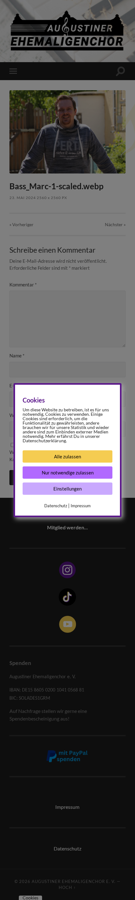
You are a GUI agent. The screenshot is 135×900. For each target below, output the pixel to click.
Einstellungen (67, 488)
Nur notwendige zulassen (68, 472)
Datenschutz (55, 505)
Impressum (81, 505)
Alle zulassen (67, 456)
